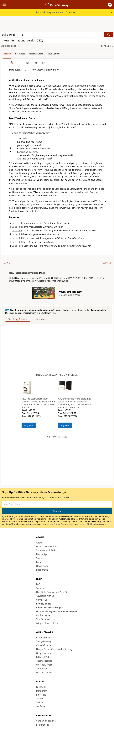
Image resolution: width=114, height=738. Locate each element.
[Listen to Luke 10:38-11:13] (43, 63)
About (39, 542)
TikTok (39, 698)
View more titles (57, 436)
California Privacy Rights (50, 607)
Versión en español (46, 720)
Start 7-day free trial (17, 319)
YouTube (40, 706)
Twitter (40, 702)
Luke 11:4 (17, 234)
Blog (38, 562)
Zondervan (42, 668)
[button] (110, 5)
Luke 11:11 (17, 245)
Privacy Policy (60, 524)
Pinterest (41, 694)
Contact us (41, 599)
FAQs (39, 584)
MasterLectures (44, 672)
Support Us (42, 569)
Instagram (41, 690)
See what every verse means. (56, 12)
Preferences (42, 724)
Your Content (54, 53)
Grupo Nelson (43, 653)
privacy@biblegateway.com (92, 524)
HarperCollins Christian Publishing (54, 649)
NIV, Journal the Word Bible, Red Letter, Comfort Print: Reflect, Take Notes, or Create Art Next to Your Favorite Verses (75, 403)
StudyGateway (43, 641)
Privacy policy (43, 603)
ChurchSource (43, 645)
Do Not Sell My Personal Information (56, 611)
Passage (7, 53)
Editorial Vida (43, 657)
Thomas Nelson (44, 660)
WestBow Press (44, 664)
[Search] (108, 34)
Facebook (41, 686)
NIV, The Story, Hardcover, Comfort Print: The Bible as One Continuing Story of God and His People (39, 403)
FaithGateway (43, 637)
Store (39, 558)
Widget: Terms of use (47, 623)
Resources (20, 53)
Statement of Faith (46, 550)
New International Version (24, 272)
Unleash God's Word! (70, 294)
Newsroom (42, 565)
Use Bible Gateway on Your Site (52, 592)
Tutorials (40, 588)
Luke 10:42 (17, 223)
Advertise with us (45, 595)
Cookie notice (43, 615)
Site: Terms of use (45, 619)
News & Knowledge (46, 546)
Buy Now (28, 425)
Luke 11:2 (17, 226)
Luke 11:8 (17, 242)
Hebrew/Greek (36, 53)
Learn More (40, 319)
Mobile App (42, 554)
